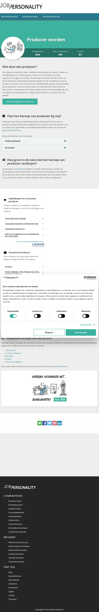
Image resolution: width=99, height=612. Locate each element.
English (11, 591)
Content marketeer (13, 353)
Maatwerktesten (14, 576)
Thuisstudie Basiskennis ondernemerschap (21, 223)
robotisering (19, 169)
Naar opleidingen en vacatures (20, 101)
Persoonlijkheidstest (16, 512)
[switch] (37, 316)
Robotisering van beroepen (19, 546)
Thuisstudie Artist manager (15, 218)
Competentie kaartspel (17, 532)
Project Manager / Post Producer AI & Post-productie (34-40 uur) (22, 273)
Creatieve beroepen (16, 554)
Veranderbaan (13, 580)
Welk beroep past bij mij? (18, 542)
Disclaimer (12, 599)
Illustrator (10, 356)
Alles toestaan (81, 332)
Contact (11, 595)
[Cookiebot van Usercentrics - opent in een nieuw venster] (85, 278)
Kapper (9, 359)
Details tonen (85, 325)
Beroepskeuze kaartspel (17, 528)
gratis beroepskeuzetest (11, 130)
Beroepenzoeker (30, 16)
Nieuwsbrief (13, 587)
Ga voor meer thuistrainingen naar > (30, 241)
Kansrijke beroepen (16, 558)
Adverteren (12, 584)
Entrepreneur (11, 350)
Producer (8, 266)
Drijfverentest (13, 520)
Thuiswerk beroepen (16, 561)
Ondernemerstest (15, 524)
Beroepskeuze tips (51, 16)
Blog (10, 572)
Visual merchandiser (14, 362)
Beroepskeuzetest (9, 16)
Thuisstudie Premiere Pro (15, 229)
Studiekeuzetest (14, 509)
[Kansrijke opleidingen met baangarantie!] (49, 403)
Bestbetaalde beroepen (17, 550)
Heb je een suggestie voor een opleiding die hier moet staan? (22, 235)
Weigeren (49, 332)
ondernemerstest (61, 366)
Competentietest (15, 516)
